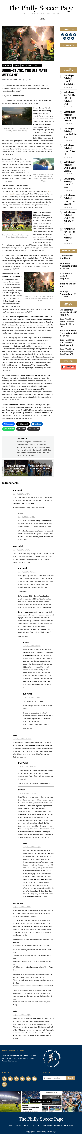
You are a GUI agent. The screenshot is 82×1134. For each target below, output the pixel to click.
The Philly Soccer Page (41, 7)
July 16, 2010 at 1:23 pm (31, 847)
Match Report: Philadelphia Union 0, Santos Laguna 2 (70, 166)
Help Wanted (58, 1125)
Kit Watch (17, 490)
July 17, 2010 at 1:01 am (21, 907)
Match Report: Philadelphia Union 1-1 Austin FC (70, 149)
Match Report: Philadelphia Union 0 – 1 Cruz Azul (70, 133)
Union (16, 65)
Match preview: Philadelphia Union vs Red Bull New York (68, 266)
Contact (18, 1125)
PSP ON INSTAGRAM (41, 1101)
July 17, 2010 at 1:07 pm (21, 1015)
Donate (11, 1125)
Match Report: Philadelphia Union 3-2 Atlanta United (70, 80)
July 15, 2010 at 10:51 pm (22, 739)
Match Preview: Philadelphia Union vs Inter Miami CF (70, 200)
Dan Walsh (13, 80)
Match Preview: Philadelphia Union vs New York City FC (70, 216)
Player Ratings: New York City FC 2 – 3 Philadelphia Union (70, 234)
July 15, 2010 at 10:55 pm (27, 517)
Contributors (47, 1125)
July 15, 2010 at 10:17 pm (22, 494)
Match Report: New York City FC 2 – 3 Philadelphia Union (69, 97)
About (38, 1125)
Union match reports (31, 65)
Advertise (27, 1125)
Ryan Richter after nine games (68, 284)
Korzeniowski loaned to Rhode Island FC (67, 256)
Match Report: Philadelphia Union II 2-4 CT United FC (68, 294)
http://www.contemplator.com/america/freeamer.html (31, 945)
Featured (7, 65)
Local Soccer (68, 1125)
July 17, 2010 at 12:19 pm (32, 697)
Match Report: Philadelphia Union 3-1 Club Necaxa (69, 183)
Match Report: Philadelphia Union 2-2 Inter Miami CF (70, 116)
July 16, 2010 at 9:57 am (27, 766)
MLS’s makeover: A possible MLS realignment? (66, 276)
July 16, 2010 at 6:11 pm (31, 646)
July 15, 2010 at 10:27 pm (22, 550)
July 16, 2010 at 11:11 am (27, 793)
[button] (41, 19)
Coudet (12, 194)
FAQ (33, 1125)
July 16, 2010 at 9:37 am (27, 572)
